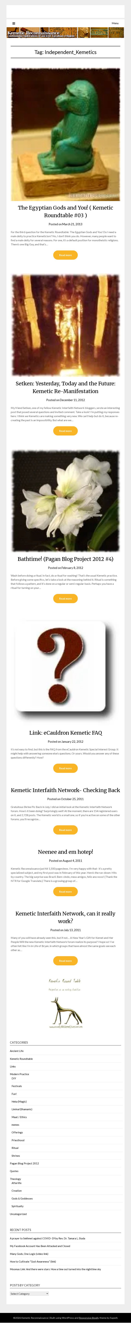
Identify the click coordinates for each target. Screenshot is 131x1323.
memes (15, 1124)
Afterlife (16, 1182)
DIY (14, 1078)
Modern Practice (19, 1074)
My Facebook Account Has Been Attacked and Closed (40, 1246)
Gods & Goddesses (22, 1198)
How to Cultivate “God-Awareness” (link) (33, 1261)
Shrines (16, 1155)
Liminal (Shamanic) (22, 1109)
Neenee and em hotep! (65, 852)
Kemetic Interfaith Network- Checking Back (65, 790)
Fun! (14, 1093)
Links (13, 1066)
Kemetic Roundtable (21, 1058)
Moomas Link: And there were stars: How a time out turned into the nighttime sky (55, 1269)
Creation (17, 1190)
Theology (15, 1178)
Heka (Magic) (19, 1101)
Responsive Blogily (89, 1317)
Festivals (17, 1086)
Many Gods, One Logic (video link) (29, 1253)
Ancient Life (17, 1050)
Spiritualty (18, 1206)
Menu (115, 23)
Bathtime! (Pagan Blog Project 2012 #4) (65, 559)
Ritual (15, 1147)
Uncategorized (18, 1213)
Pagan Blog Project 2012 (24, 1163)
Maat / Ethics (19, 1117)
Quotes (14, 1171)
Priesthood (18, 1140)
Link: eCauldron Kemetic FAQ (65, 733)
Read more (65, 255)
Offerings (17, 1132)
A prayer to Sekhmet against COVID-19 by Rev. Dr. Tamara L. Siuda (47, 1238)
